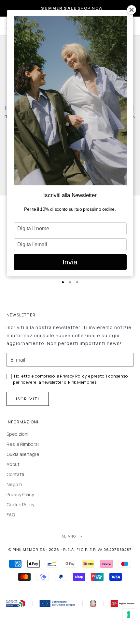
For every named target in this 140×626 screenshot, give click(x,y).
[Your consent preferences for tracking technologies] (128, 614)
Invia (70, 262)
